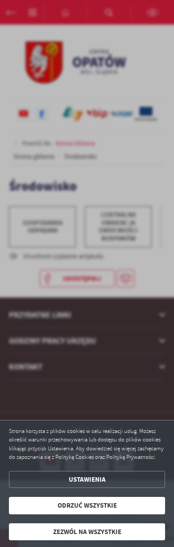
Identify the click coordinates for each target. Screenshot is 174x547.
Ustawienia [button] (87, 479)
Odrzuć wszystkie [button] (87, 505)
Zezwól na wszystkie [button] (87, 531)
